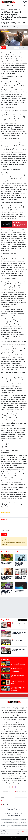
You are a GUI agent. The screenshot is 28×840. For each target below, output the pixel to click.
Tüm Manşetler (5, 800)
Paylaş (4, 47)
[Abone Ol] (23, 47)
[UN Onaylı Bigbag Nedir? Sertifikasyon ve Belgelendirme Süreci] (21, 571)
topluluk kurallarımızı (13, 539)
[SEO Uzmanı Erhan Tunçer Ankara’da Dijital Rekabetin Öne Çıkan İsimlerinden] (7, 571)
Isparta (3, 5)
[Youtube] (18, 787)
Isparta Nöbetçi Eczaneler (5, 792)
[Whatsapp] (20, 787)
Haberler (3, 9)
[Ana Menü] (26, 2)
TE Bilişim (24, 831)
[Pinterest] (13, 787)
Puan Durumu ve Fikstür (21, 796)
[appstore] (10, 809)
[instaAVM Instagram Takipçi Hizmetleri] (21, 585)
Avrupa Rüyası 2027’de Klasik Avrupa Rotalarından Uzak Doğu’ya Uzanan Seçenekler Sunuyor (6, 592)
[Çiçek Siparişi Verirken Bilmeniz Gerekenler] (7, 557)
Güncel (25, 5)
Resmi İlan (17, 815)
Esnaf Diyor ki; (11, 815)
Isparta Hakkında (17, 5)
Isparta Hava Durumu (21, 791)
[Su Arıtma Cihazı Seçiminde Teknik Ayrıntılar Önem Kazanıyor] (21, 557)
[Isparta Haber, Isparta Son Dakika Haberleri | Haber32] (8, 2)
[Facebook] (8, 787)
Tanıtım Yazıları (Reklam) (13, 9)
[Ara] (24, 2)
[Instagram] (15, 787)
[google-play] (17, 809)
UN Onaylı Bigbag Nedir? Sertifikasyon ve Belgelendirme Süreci (21, 577)
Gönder (4, 534)
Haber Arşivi (5, 804)
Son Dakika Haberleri (20, 800)
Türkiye (9, 5)
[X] (10, 787)
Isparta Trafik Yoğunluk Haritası (7, 797)
